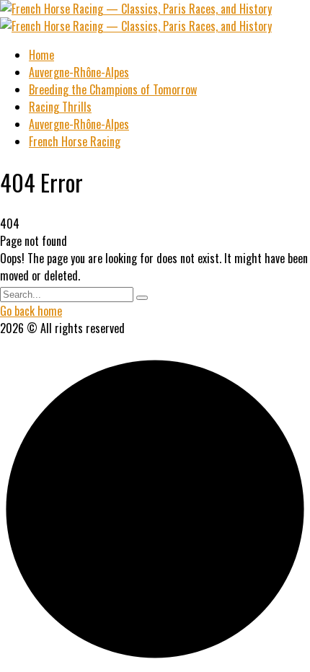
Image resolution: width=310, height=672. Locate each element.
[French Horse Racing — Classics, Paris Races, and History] (136, 8)
